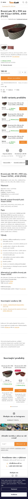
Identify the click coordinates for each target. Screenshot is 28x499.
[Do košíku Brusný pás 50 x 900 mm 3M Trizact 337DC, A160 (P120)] (23, 108)
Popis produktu (6, 162)
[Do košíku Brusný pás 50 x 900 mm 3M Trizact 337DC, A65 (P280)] (23, 119)
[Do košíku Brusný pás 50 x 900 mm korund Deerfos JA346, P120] (20, 390)
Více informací (15, 56)
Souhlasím (14, 494)
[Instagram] (16, 476)
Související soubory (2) (19, 162)
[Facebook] (13, 476)
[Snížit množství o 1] (20, 72)
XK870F (11, 283)
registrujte (16, 327)
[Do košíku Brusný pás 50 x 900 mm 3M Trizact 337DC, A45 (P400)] (23, 131)
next (26, 380)
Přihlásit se (20, 444)
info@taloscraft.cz (15, 463)
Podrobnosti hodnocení (22, 19)
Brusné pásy (23, 289)
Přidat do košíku (14, 78)
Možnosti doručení (7, 65)
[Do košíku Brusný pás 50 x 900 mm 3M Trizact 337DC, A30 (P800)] (23, 142)
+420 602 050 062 (15, 466)
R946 (11, 281)
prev (1, 380)
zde (2, 485)
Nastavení (14, 489)
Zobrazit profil (13, 420)
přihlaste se (7, 327)
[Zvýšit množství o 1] (25, 72)
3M (5, 86)
